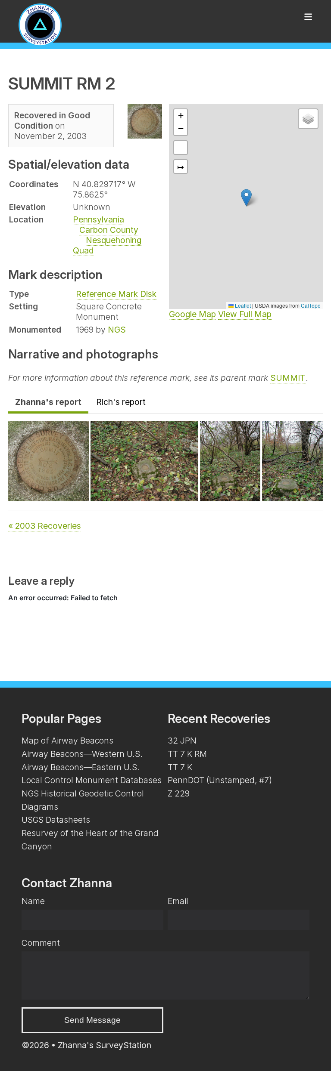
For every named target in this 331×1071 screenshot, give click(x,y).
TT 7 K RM (187, 754)
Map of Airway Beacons (67, 740)
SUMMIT (288, 378)
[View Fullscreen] (180, 147)
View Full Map (245, 314)
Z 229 (179, 793)
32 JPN (182, 740)
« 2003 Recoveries (44, 526)
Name (33, 901)
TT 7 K (180, 767)
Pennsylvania (98, 219)
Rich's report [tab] (121, 402)
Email (178, 901)
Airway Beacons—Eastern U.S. (81, 767)
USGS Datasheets (56, 820)
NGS (117, 329)
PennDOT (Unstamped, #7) (220, 780)
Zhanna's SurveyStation (104, 1045)
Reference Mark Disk (116, 294)
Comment (41, 943)
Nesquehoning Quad (107, 245)
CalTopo (311, 305)
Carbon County (108, 230)
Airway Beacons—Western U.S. (82, 754)
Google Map (192, 314)
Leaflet (242, 305)
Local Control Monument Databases (92, 780)
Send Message (92, 1020)
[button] (246, 198)
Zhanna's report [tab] (48, 402)
